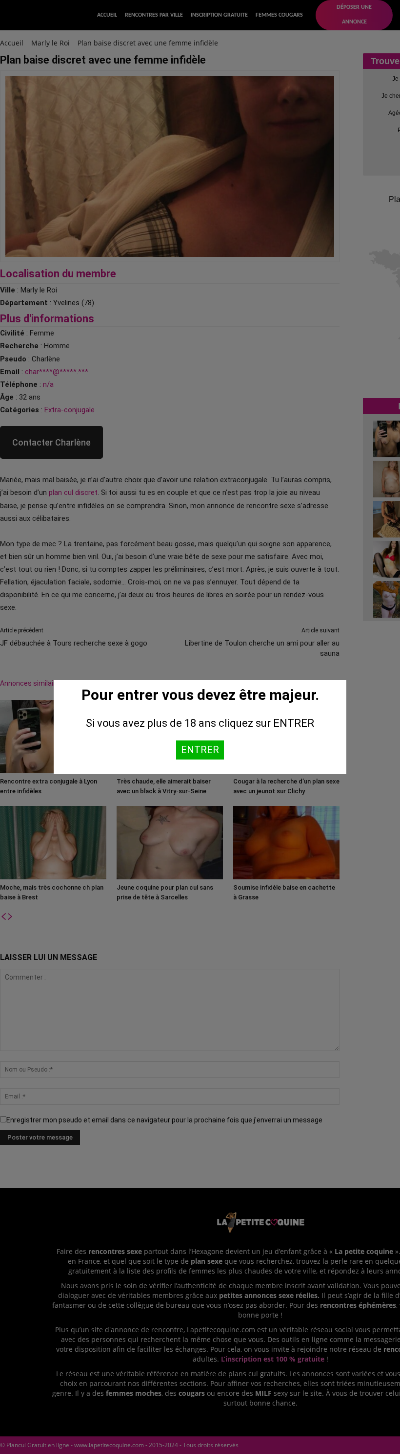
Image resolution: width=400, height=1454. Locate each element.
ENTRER (200, 750)
